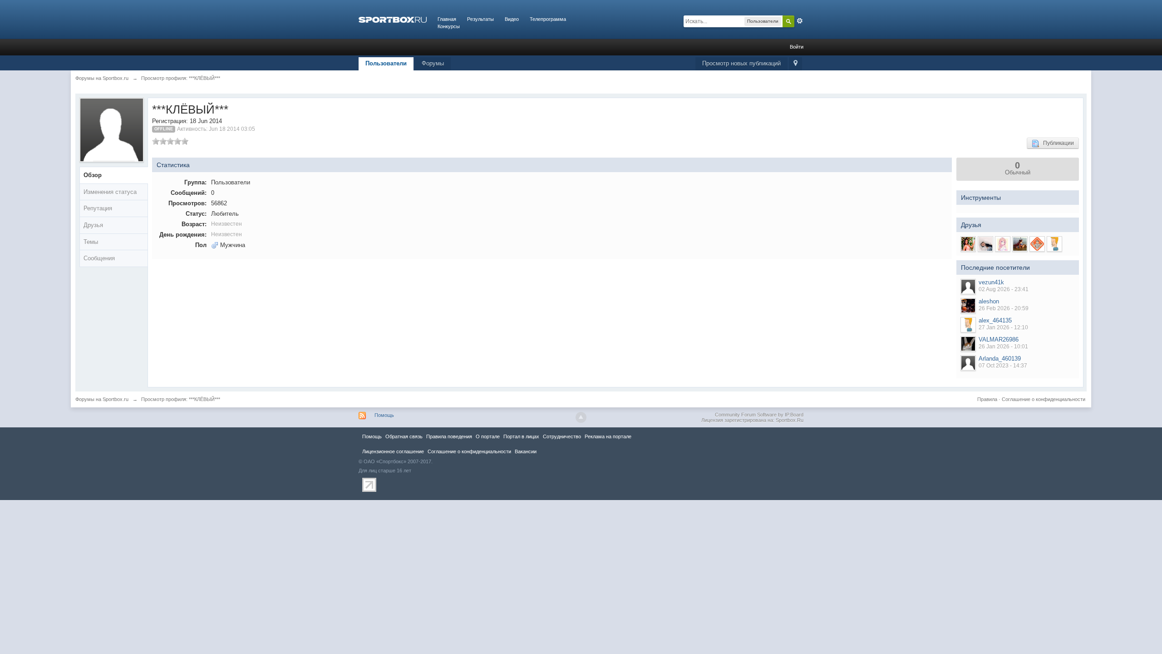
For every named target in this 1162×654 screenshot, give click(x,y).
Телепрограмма (548, 19)
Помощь (384, 415)
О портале (488, 436)
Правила (987, 399)
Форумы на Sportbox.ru (101, 399)
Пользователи (386, 63)
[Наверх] (581, 417)
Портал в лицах (521, 436)
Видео (512, 19)
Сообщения (99, 258)
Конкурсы (449, 26)
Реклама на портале (608, 436)
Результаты (480, 19)
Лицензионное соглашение (393, 451)
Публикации (1056, 143)
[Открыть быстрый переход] (795, 63)
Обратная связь (404, 436)
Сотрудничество (562, 436)
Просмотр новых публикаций (741, 63)
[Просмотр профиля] (968, 286)
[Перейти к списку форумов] (393, 19)
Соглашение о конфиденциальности (1043, 399)
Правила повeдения (449, 436)
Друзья (93, 225)
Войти (796, 47)
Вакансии (526, 451)
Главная (447, 19)
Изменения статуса (110, 191)
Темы (91, 241)
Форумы (433, 63)
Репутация (98, 208)
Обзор (93, 175)
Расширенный (799, 21)
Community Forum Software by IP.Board (759, 414)
